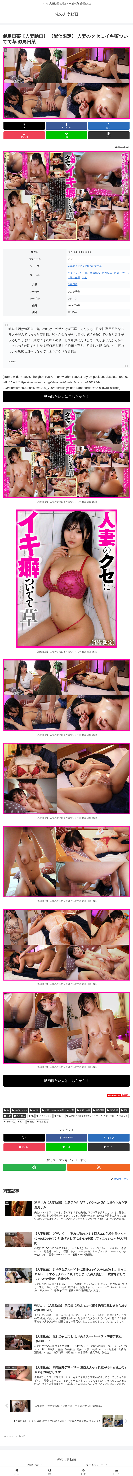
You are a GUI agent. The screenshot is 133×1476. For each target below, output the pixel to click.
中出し (125, 273)
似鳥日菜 (72, 284)
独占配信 (107, 273)
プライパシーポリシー (98, 1465)
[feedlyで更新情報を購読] (34, 1167)
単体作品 (95, 273)
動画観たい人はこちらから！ (66, 396)
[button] (109, 135)
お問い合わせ (34, 1465)
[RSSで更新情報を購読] (98, 1167)
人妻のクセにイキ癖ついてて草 (85, 266)
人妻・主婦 (74, 277)
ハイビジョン (75, 273)
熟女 (84, 277)
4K (86, 273)
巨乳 (116, 273)
